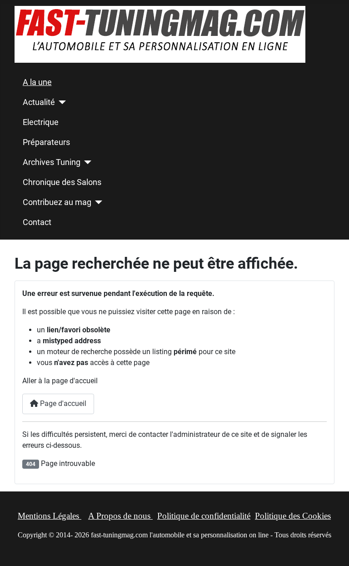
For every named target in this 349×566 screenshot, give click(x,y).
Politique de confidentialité (203, 516)
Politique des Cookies (293, 516)
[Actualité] (60, 102)
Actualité (39, 102)
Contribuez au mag (57, 202)
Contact (37, 222)
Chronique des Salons (62, 182)
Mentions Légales (49, 516)
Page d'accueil (62, 403)
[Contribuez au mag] (97, 202)
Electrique (41, 122)
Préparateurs (46, 142)
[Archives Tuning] (86, 162)
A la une (37, 82)
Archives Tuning (51, 162)
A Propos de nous (120, 516)
